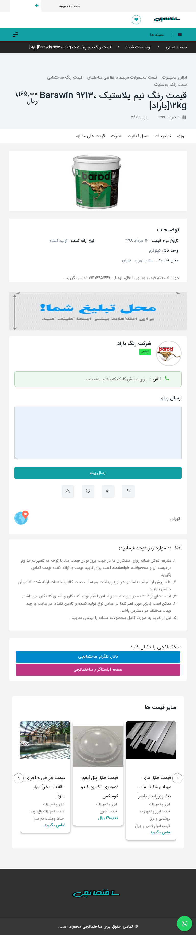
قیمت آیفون (108, 811)
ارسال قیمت (23, 6)
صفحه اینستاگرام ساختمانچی (98, 669)
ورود (62, 6)
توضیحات (163, 136)
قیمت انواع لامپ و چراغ (152, 826)
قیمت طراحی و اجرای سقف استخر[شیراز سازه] (45, 787)
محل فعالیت (138, 136)
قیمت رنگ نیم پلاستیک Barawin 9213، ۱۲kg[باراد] (70, 47)
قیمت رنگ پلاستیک (170, 84)
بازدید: (139, 117)
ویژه (180, 136)
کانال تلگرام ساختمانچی (98, 656)
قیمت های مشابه (90, 136)
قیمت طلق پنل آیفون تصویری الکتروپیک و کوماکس (99, 787)
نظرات (116, 136)
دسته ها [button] (157, 34)
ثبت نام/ (73, 6)
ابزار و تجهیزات (174, 77)
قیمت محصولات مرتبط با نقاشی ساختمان (122, 77)
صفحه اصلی (176, 47)
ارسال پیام (98, 473)
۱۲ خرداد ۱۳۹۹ (169, 117)
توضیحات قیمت (138, 47)
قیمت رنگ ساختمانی (64, 77)
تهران (175, 518)
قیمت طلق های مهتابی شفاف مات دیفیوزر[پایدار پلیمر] (154, 787)
